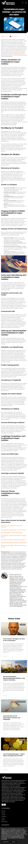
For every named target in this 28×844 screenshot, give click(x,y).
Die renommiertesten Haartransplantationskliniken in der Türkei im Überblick (14, 678)
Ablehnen (13, 841)
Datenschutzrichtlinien (16, 836)
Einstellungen (4, 832)
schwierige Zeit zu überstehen (18, 52)
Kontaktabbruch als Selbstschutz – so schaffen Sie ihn (13, 529)
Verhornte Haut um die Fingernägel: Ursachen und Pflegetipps (11, 717)
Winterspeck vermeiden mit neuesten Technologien (13, 539)
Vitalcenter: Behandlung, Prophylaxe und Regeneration (14, 542)
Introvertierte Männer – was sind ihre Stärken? (11, 532)
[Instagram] (5, 805)
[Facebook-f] (3, 805)
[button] (23, 3)
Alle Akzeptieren (6, 841)
